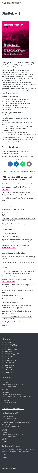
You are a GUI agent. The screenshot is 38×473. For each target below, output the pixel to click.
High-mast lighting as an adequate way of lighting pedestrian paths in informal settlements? (18, 240)
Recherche (5, 457)
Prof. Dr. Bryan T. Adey (8, 342)
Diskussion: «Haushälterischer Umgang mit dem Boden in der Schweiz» (18, 286)
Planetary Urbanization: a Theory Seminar (16, 322)
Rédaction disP (6, 441)
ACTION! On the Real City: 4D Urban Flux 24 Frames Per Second (17, 317)
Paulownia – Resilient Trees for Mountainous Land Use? (18, 214)
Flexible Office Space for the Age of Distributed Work (17, 199)
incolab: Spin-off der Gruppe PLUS (13, 209)
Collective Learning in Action (11, 295)
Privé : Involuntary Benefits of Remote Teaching (17, 184)
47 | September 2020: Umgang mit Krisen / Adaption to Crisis (17, 178)
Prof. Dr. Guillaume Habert (9, 355)
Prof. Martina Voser (7, 372)
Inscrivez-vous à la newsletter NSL (13, 408)
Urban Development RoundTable (13, 299)
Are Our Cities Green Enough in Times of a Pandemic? (16, 188)
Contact (4, 454)
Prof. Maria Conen (7, 348)
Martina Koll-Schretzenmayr (17, 422)
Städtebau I (5, 325)
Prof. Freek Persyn (7, 367)
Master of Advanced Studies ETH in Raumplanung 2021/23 (18, 258)
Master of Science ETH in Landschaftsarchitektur (18, 262)
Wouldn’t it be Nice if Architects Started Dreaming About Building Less (18, 280)
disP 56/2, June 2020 (9, 233)
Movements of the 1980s (10, 302)
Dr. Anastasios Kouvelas (9, 364)
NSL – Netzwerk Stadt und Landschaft (12, 3)
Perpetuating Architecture (10, 236)
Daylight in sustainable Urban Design (14, 224)
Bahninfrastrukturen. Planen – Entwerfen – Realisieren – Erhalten (16, 246)
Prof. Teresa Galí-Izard (8, 351)
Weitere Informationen (9, 156)
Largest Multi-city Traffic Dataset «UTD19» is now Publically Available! (18, 219)
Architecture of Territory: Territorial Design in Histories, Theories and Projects (16, 312)
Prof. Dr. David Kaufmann (9, 360)
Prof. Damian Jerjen (7, 358)
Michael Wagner (28, 156)
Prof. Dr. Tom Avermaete (8, 344)
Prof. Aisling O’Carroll (8, 365)
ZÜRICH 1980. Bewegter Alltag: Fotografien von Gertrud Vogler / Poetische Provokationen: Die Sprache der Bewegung (18, 273)
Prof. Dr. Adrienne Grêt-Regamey (11, 353)
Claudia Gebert (6, 401)
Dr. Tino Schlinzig (7, 369)
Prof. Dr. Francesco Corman (9, 349)
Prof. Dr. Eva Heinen (7, 356)
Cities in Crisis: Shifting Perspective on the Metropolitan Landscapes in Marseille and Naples (18, 193)
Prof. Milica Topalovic (8, 371)
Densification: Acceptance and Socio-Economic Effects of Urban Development (17, 306)
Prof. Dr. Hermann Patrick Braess (11, 346)
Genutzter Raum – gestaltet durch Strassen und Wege (18, 291)
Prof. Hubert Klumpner (8, 362)
